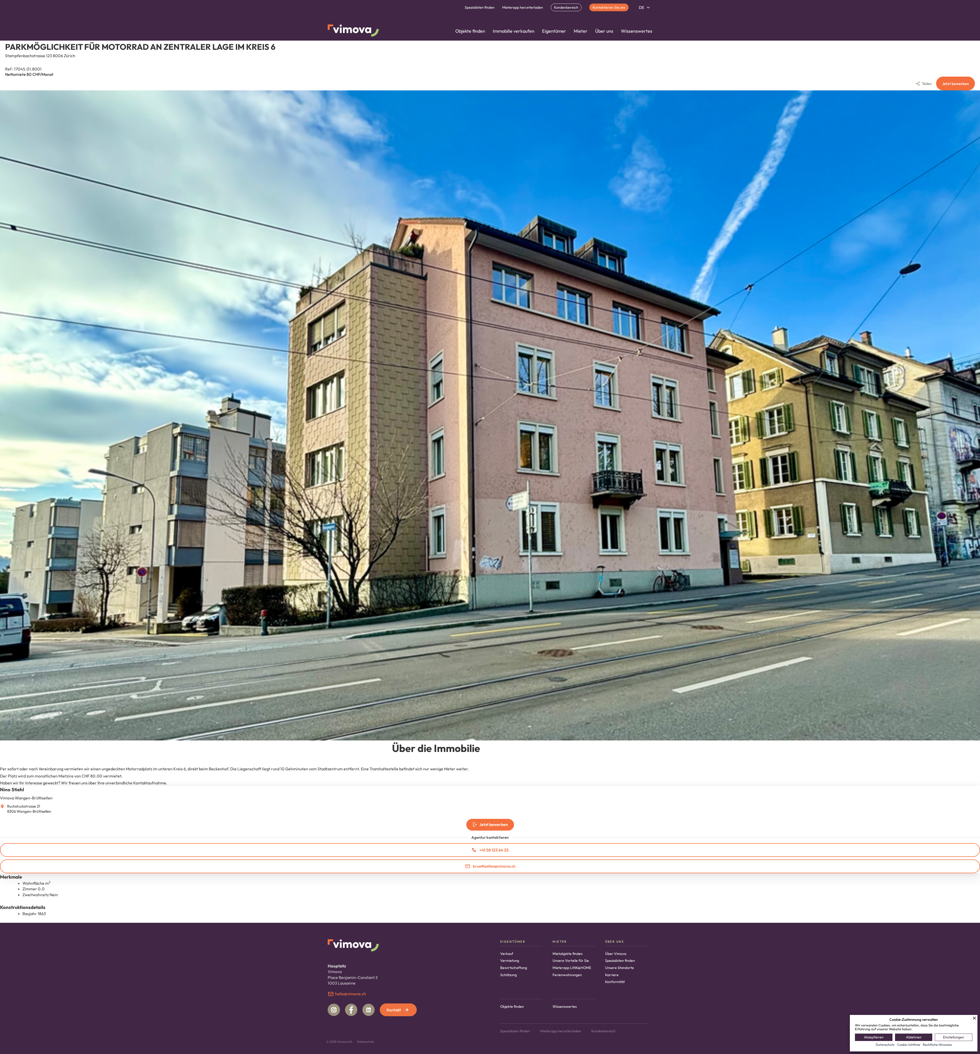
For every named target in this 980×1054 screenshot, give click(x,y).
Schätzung (508, 975)
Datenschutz (365, 1042)
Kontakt (394, 1009)
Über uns (604, 31)
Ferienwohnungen (567, 975)
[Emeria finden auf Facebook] (351, 1010)
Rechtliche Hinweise (937, 1045)
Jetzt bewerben (955, 83)
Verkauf (506, 953)
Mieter (580, 31)
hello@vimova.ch (350, 993)
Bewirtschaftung (513, 967)
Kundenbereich (566, 7)
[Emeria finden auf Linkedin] (368, 1010)
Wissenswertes (636, 31)
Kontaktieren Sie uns (609, 7)
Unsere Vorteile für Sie (571, 960)
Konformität (615, 981)
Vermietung (509, 960)
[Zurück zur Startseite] (353, 31)
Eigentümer (554, 31)
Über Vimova (615, 953)
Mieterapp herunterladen (522, 7)
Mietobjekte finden (568, 953)
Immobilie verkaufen (513, 31)
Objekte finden (470, 31)
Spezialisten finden (480, 7)
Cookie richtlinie (908, 1045)
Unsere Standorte (619, 967)
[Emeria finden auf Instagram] (334, 1010)
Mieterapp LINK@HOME (572, 967)
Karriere (612, 975)
